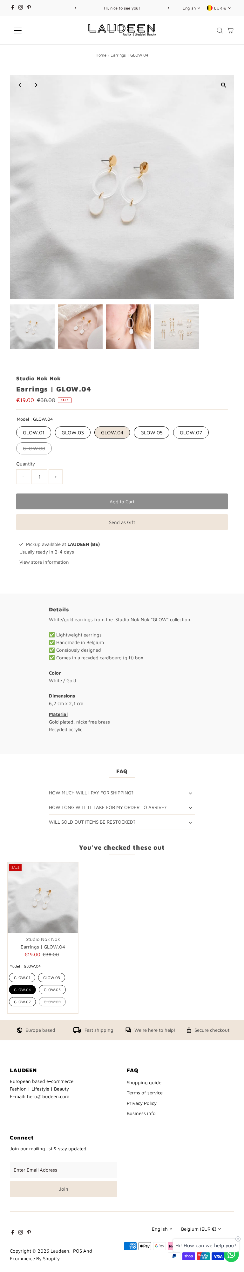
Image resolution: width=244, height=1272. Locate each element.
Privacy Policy (142, 1103)
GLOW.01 (33, 432)
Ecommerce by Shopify (35, 1258)
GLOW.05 (151, 432)
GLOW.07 (191, 432)
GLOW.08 (34, 448)
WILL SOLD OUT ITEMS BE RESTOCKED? (92, 822)
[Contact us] (231, 1254)
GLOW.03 (73, 432)
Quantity (25, 463)
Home (101, 55)
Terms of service (145, 1092)
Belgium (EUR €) (198, 1229)
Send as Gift (122, 522)
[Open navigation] (36, 30)
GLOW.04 (112, 432)
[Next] (168, 8)
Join (63, 1189)
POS (77, 1251)
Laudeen (60, 1251)
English (189, 7)
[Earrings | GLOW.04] (43, 897)
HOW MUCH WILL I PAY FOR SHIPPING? (91, 792)
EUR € (220, 7)
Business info (141, 1113)
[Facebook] (13, 8)
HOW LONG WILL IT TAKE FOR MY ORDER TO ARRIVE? (107, 807)
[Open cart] (230, 30)
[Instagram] (20, 8)
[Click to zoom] (224, 85)
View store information (44, 562)
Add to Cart (122, 501)
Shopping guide (144, 1082)
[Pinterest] (29, 8)
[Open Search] (220, 30)
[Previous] (75, 8)
